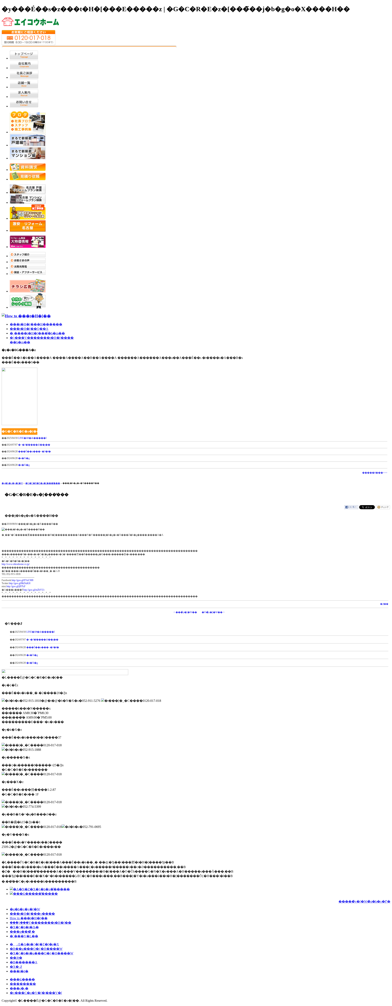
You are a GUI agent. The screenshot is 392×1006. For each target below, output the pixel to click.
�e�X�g (24, 458)
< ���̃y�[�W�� (185, 612)
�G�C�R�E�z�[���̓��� (42, 483)
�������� (23, 984)
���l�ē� (19, 971)
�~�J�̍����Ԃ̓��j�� (34, 444)
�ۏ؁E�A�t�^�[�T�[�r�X (34, 944)
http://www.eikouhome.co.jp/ (16, 564)
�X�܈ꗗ (16, 966)
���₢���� (22, 979)
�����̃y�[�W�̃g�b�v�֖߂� (364, 901)
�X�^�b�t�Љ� (24, 927)
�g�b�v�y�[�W (12, 483)
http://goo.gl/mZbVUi (33, 589)
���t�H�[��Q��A (29, 329)
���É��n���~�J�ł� (34, 451)
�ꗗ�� (384, 604)
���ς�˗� (19, 988)
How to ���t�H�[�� (29, 918)
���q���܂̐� (22, 931)
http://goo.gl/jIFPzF (16, 586)
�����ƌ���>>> (374, 472)
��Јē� (16, 957)
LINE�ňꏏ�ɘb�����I (32, 438)
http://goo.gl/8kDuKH (19, 583)
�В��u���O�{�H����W (36, 949)
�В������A (23, 962)
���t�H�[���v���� (32, 913)
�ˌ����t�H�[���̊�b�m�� (37, 333)
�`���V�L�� (24, 936)
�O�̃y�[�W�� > (213, 612)
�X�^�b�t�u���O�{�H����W (41, 953)
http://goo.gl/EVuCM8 (22, 580)
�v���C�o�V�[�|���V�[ (36, 993)
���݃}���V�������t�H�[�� (40, 922)
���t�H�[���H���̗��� (36, 324)
